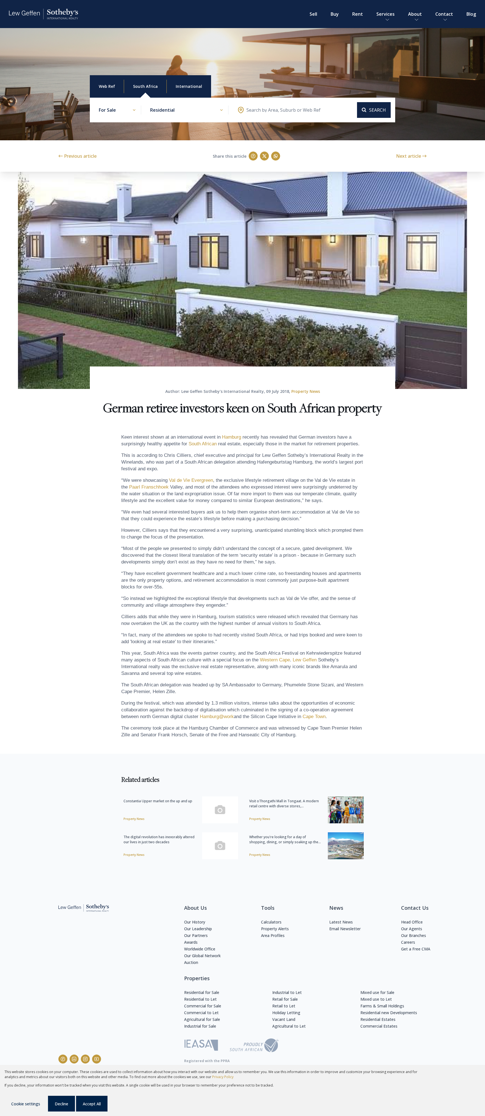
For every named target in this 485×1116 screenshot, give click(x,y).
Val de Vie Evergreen (191, 480)
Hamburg (231, 437)
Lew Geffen (305, 660)
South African (203, 443)
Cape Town (314, 716)
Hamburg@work (217, 716)
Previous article (80, 156)
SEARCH (377, 110)
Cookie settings (25, 1103)
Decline (61, 1103)
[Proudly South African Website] (254, 1046)
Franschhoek (155, 487)
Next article (408, 156)
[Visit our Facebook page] (62, 1059)
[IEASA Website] (201, 1046)
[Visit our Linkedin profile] (74, 1059)
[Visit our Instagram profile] (85, 1059)
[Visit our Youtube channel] (96, 1059)
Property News (305, 391)
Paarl (134, 487)
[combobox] (283, 110)
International (189, 86)
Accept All (92, 1103)
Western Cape (275, 660)
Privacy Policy (223, 1076)
